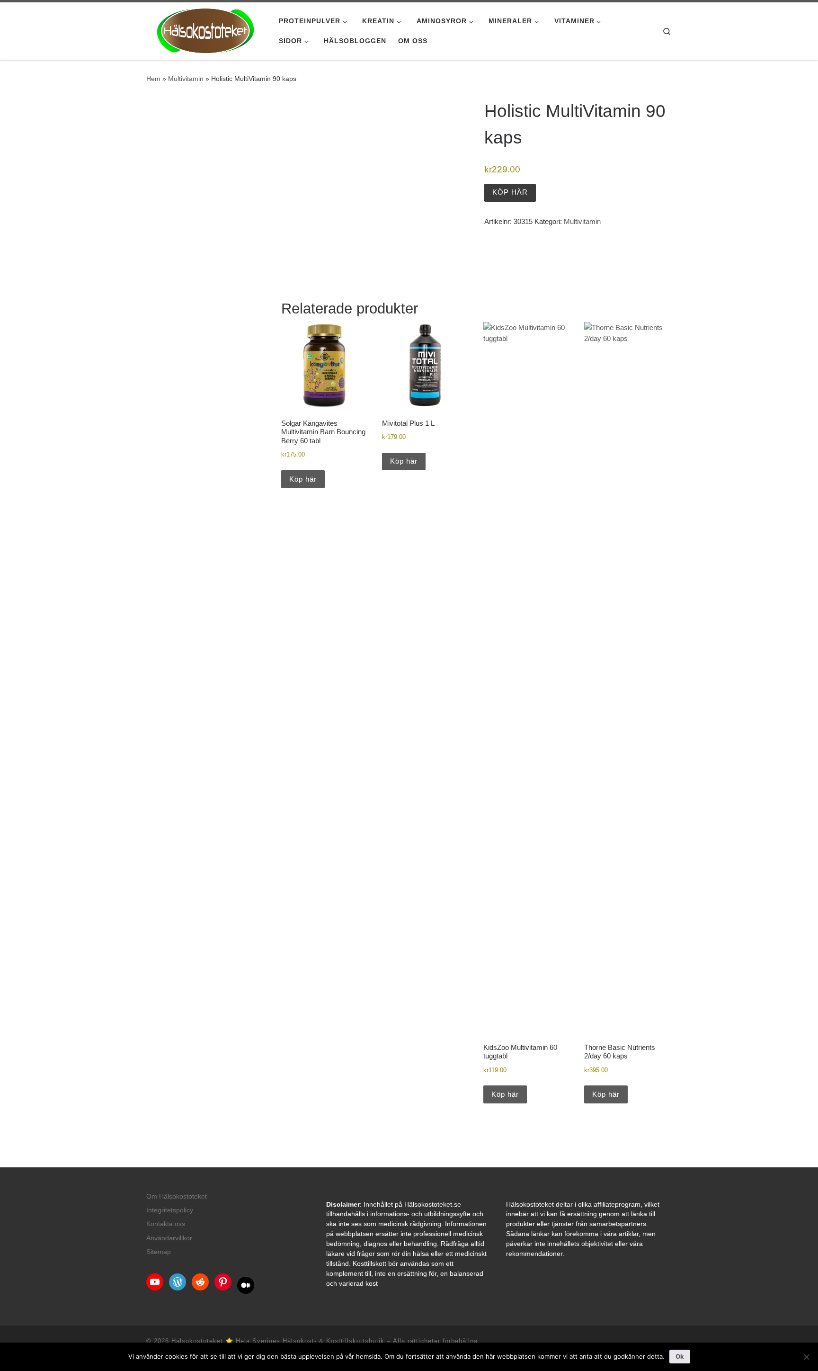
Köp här (510, 192)
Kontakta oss (165, 1224)
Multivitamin (186, 78)
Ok (680, 1356)
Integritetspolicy (169, 1210)
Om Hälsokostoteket (176, 1196)
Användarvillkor (169, 1238)
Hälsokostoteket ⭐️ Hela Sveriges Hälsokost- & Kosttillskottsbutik (277, 1340)
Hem (153, 78)
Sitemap (158, 1251)
